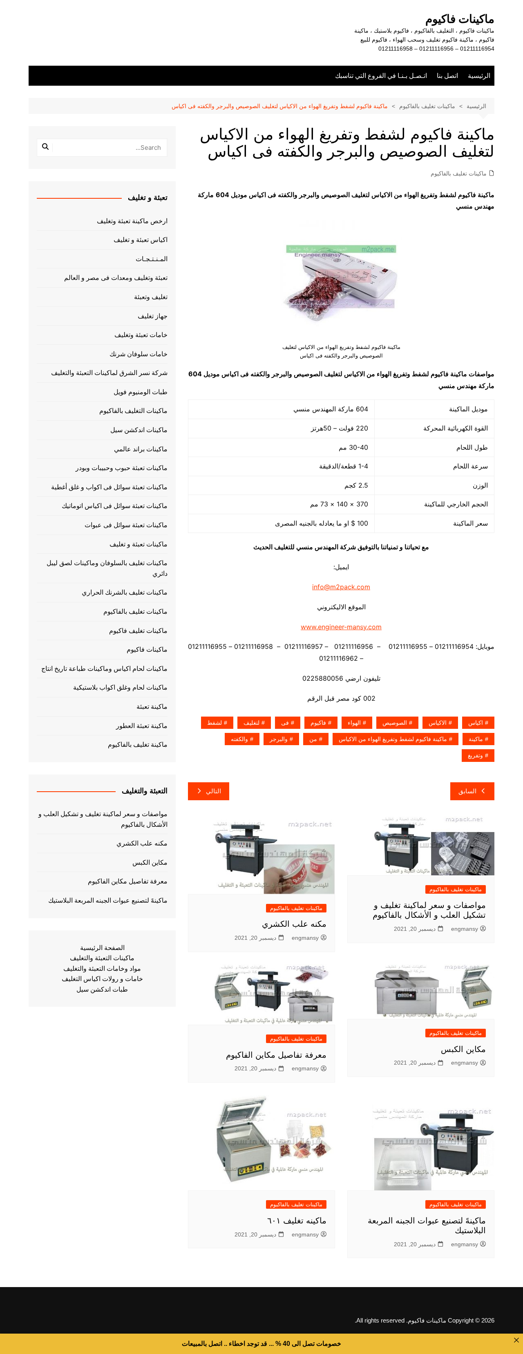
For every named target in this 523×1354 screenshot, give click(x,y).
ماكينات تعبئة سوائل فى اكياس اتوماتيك (115, 505)
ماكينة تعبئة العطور (142, 725)
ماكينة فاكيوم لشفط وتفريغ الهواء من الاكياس (393, 739)
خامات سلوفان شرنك (139, 354)
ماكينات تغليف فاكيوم (138, 630)
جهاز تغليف (153, 316)
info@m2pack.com (341, 587)
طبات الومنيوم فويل (141, 391)
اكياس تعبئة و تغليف (141, 239)
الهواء (354, 722)
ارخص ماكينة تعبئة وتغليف (132, 221)
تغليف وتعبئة (151, 296)
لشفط (214, 722)
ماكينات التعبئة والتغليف (102, 957)
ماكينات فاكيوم (459, 19)
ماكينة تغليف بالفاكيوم (138, 744)
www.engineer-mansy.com (341, 627)
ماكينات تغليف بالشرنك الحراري (125, 592)
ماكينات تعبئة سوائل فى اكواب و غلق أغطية (109, 487)
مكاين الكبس (463, 1049)
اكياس (475, 722)
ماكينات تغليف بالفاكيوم (459, 173)
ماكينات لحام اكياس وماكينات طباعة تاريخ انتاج (104, 668)
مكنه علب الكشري (294, 923)
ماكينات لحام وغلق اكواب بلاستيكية (120, 687)
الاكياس (438, 722)
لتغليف (251, 722)
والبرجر (279, 739)
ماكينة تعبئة (152, 706)
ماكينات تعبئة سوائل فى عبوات (126, 525)
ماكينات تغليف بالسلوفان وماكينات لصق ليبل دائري (107, 568)
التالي (213, 791)
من (313, 739)
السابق (467, 791)
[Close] (516, 1340)
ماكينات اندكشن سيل (139, 429)
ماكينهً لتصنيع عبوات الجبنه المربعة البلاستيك (108, 900)
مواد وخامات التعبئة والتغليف (102, 968)
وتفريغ (475, 755)
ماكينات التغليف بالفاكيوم (133, 410)
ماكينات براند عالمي (141, 449)
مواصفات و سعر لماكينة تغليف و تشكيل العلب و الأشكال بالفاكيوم (103, 819)
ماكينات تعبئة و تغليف (139, 544)
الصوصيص (394, 722)
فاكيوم (318, 722)
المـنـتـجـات (152, 258)
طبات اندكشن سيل (102, 989)
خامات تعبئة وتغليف (141, 334)
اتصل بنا (447, 75)
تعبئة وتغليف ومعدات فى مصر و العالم (116, 277)
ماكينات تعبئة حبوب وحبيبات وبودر (122, 467)
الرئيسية (479, 75)
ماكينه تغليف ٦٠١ (296, 1220)
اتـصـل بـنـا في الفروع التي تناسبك (381, 75)
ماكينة (476, 739)
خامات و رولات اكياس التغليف (102, 978)
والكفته (239, 739)
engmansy (464, 929)
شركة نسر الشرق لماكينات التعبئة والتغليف (109, 372)
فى (285, 722)
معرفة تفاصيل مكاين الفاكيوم (276, 1054)
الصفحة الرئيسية (102, 947)
